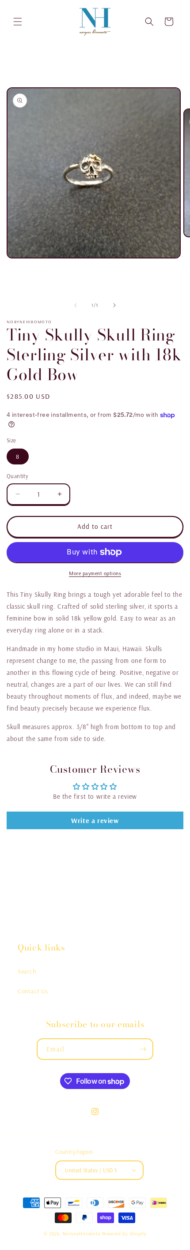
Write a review (94, 820)
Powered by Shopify (124, 1234)
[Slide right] (114, 305)
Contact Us (33, 991)
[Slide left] (75, 305)
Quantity (17, 475)
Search (27, 971)
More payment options (95, 573)
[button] (17, 21)
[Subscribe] (142, 1049)
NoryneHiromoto (82, 1234)
